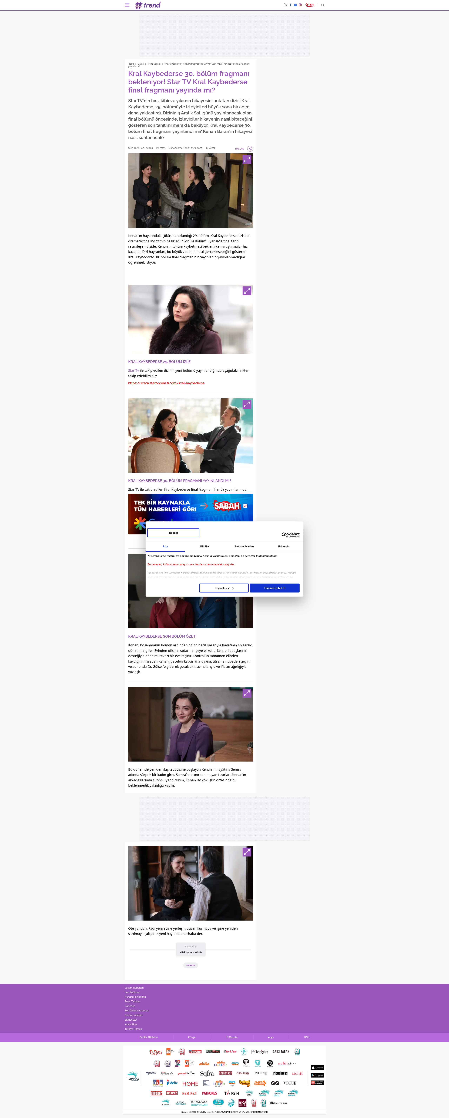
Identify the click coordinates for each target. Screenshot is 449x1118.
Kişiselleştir (222, 588)
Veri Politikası (132, 992)
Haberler (130, 1006)
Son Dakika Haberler (136, 1010)
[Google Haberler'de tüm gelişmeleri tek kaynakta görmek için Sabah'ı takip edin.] (190, 516)
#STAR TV (190, 965)
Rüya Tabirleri (132, 1001)
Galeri (141, 64)
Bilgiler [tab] (204, 546)
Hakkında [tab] (284, 546)
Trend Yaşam (154, 64)
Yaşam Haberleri (134, 987)
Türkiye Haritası (133, 1028)
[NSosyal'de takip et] (295, 5)
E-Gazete (232, 1037)
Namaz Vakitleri (134, 1015)
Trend (131, 64)
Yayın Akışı (131, 1024)
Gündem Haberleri (135, 996)
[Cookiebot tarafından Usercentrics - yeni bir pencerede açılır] (284, 535)
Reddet (173, 532)
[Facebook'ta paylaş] (290, 5)
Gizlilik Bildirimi (149, 1037)
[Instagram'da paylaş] (300, 5)
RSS (306, 1037)
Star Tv (133, 370)
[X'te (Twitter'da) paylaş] (285, 5)
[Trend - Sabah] (148, 5)
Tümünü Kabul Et (274, 588)
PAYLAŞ (239, 148)
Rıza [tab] (165, 546)
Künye (192, 1037)
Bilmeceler (131, 1019)
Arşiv (271, 1037)
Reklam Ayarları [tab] (244, 546)
